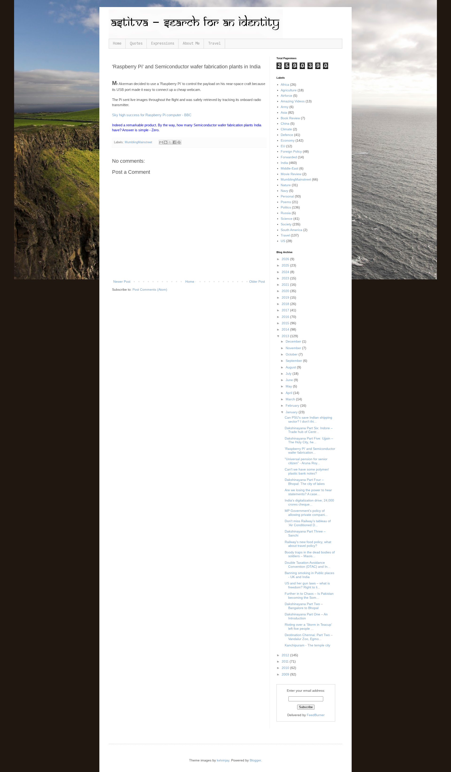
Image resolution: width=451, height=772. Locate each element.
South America (291, 230)
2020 (286, 291)
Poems (286, 202)
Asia (284, 112)
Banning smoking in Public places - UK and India (309, 575)
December (294, 341)
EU (283, 146)
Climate (286, 129)
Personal (287, 196)
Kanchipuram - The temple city (307, 645)
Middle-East (289, 168)
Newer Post (121, 281)
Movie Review (291, 174)
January (292, 412)
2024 (286, 272)
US (283, 241)
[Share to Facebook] (174, 142)
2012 (286, 655)
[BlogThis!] (165, 142)
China (285, 123)
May (289, 386)
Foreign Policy (291, 151)
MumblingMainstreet (138, 142)
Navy (284, 191)
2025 (286, 265)
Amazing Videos (293, 101)
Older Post (257, 281)
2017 (286, 310)
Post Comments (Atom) (149, 289)
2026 (286, 259)
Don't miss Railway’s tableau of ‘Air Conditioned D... (308, 523)
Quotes (136, 44)
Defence (287, 135)
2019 (286, 297)
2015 (286, 323)
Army (284, 107)
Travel (214, 44)
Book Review (290, 118)
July (289, 373)
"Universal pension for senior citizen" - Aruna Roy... (306, 461)
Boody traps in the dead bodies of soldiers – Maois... (310, 554)
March (291, 399)
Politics (286, 207)
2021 (286, 284)
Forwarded (289, 157)
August (291, 367)
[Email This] (161, 142)
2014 (286, 329)
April (289, 393)
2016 (286, 317)
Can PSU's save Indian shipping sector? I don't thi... (308, 419)
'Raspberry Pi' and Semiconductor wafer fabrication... (310, 451)
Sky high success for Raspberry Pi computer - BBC (151, 115)
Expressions (162, 44)
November (294, 348)
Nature (286, 185)
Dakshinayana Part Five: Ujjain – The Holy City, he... (309, 440)
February (293, 405)
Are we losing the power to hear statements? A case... (308, 492)
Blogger (255, 760)
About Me (191, 44)
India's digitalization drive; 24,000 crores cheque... (309, 502)
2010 (286, 668)
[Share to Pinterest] (179, 142)
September (294, 361)
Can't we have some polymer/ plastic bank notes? (307, 471)
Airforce (286, 95)
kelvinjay (223, 760)
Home (117, 44)
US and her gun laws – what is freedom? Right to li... (307, 585)
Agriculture (289, 90)
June (290, 380)
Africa (285, 84)
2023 (286, 278)
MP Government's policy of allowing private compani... (306, 513)
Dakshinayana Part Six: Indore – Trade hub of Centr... (309, 430)
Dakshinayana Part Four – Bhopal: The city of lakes (305, 482)
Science (286, 218)
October (292, 354)
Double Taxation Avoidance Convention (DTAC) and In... (307, 564)
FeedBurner (316, 715)
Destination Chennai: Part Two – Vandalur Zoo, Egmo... (309, 637)
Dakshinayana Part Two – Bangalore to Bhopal (304, 606)
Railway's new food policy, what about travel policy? (308, 544)
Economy (288, 140)
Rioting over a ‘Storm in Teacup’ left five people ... (308, 626)
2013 (286, 336)
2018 (286, 304)
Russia (286, 213)
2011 (286, 661)
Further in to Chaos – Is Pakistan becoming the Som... (309, 595)
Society (286, 224)
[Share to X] (170, 142)
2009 (286, 674)
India (284, 163)
